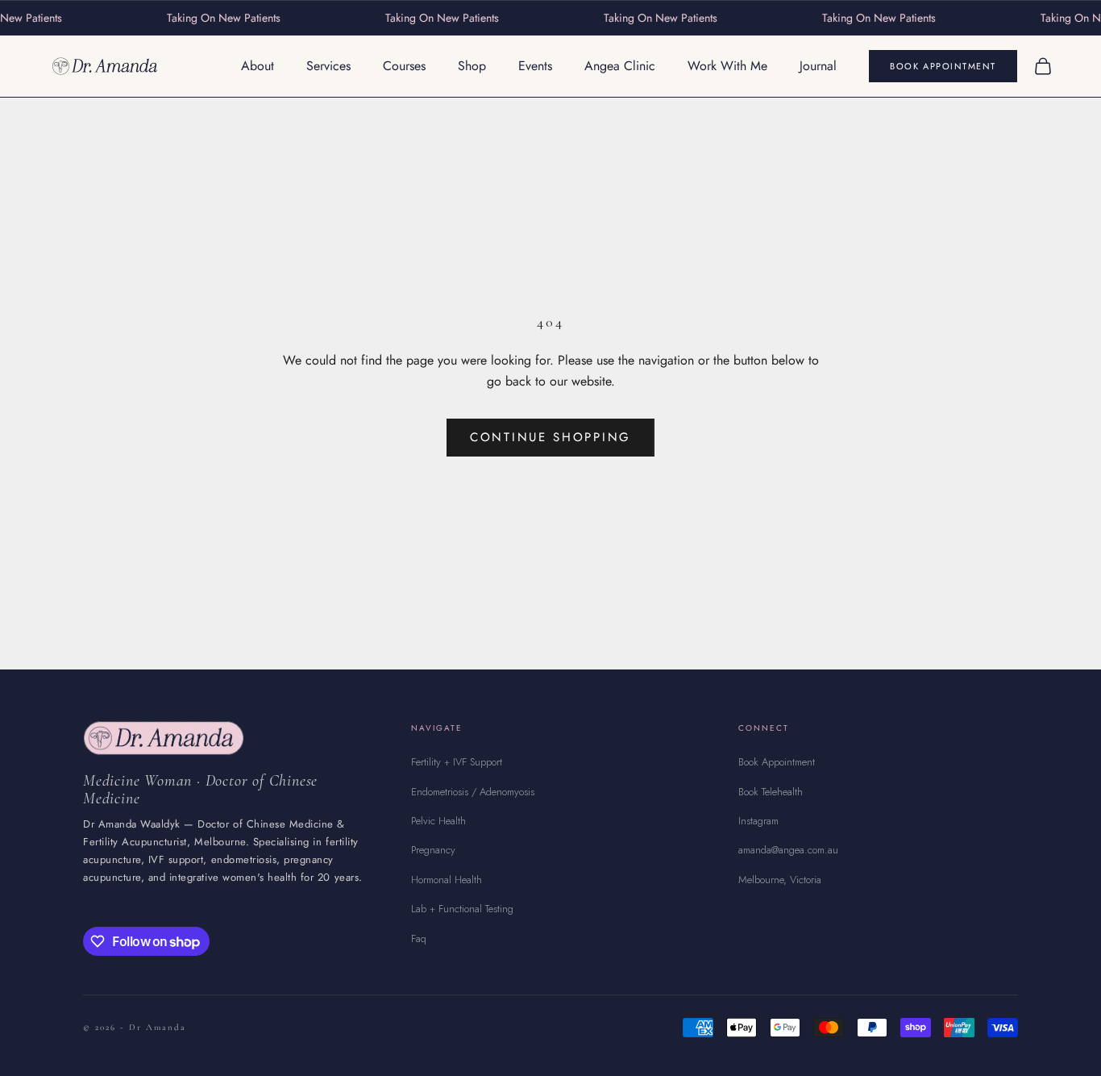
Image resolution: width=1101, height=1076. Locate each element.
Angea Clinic (619, 65)
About (257, 65)
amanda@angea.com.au (788, 849)
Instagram (758, 820)
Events (535, 65)
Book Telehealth (770, 791)
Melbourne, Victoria (779, 879)
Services (328, 65)
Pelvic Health (438, 820)
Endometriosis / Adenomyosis (472, 791)
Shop (472, 65)
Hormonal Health (446, 879)
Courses (404, 65)
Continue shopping (550, 437)
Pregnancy (433, 849)
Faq (418, 938)
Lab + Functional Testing (462, 908)
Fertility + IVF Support (456, 761)
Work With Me (727, 65)
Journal (818, 65)
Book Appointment (943, 66)
